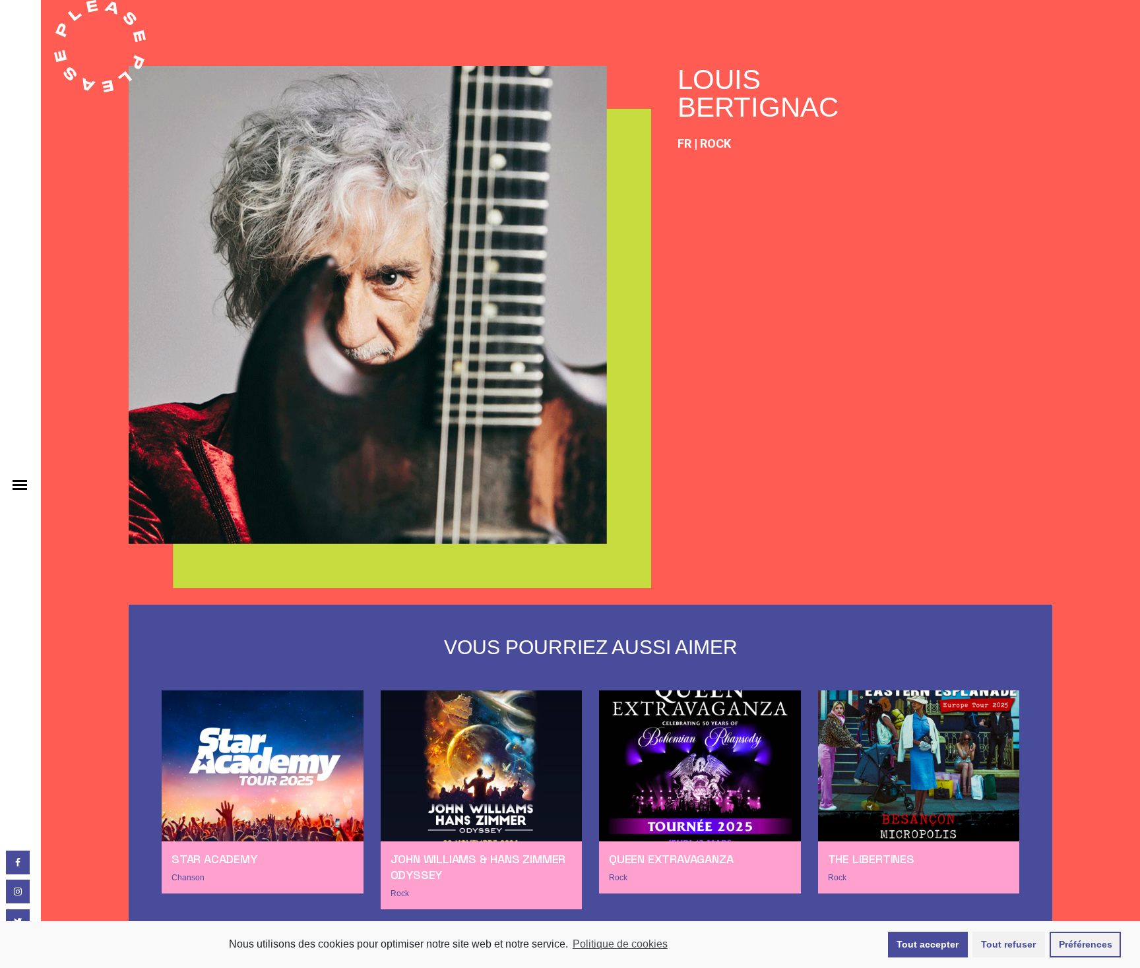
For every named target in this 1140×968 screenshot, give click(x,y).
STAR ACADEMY (214, 858)
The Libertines (871, 858)
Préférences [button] (1085, 944)
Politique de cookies (620, 944)
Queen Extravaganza (671, 858)
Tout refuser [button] (1008, 944)
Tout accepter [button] (928, 944)
